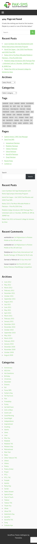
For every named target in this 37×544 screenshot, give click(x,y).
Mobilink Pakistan (12, 146)
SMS (21, 120)
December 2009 (9, 347)
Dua (18, 106)
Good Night (8, 418)
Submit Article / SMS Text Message (16, 137)
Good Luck (7, 413)
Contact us (7, 164)
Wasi (31, 123)
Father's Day (8, 393)
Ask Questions (9, 373)
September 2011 (9, 299)
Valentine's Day (9, 514)
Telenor (26, 120)
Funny (12, 112)
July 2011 (7, 304)
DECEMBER (6, 106)
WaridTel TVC (8, 520)
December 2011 (9, 293)
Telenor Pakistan (11, 149)
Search (4, 172)
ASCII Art (7, 370)
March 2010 (8, 338)
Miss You (7, 438)
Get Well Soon (9, 407)
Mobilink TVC (8, 444)
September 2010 (10, 333)
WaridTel (25, 123)
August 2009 (8, 355)
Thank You (7, 506)
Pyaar (26, 117)
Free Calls (6, 109)
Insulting (7, 427)
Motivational (8, 449)
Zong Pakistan (11, 157)
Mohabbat (26, 114)
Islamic (6, 430)
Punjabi (21, 117)
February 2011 (9, 319)
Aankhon (5, 103)
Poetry (11, 117)
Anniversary (8, 368)
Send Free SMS (9, 139)
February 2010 (9, 341)
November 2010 (9, 327)
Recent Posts (8, 161)
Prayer (6, 472)
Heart (28, 112)
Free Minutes (14, 109)
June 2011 (7, 307)
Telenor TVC (8, 503)
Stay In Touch (8, 497)
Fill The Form (8, 396)
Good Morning (20, 112)
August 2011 (8, 302)
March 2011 (8, 316)
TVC (31, 120)
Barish (23, 103)
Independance (9, 421)
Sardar (16, 120)
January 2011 (8, 321)
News (6, 455)
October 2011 (8, 296)
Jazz (32, 112)
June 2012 (7, 282)
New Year (7, 452)
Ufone (15, 123)
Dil (11, 106)
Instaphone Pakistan (13, 143)
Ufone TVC (7, 511)
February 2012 (9, 290)
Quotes (6, 483)
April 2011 (7, 313)
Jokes (6, 432)
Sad (4, 120)
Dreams (6, 384)
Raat (31, 117)
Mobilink (19, 114)
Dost (14, 106)
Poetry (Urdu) (8, 469)
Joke (4, 114)
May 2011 (7, 310)
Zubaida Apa (8, 525)
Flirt (5, 399)
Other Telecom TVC (10, 458)
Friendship (6, 112)
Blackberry (29, 103)
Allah (11, 103)
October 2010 (9, 330)
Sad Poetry (9, 120)
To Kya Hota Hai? (25, 260)
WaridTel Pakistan (12, 154)
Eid (22, 106)
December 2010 (9, 324)
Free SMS (22, 109)
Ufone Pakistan (11, 151)
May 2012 (7, 285)
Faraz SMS (27, 106)
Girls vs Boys (8, 410)
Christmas (7, 379)
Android (17, 103)
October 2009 (9, 352)
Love (14, 114)
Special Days (8, 494)
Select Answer (9, 492)
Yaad (4, 126)
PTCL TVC (7, 477)
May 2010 (7, 335)
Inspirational (8, 424)
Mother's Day (8, 446)
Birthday (7, 376)
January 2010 (9, 344)
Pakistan (5, 117)
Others (6, 461)
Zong (14, 126)
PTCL (16, 117)
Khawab (9, 114)
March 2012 (8, 288)
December (7, 382)
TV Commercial (7, 123)
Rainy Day (7, 486)
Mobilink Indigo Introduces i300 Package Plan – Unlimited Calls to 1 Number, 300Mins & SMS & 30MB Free (18, 63)
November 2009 (9, 349)
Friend (29, 109)
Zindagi (9, 126)
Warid (20, 123)
